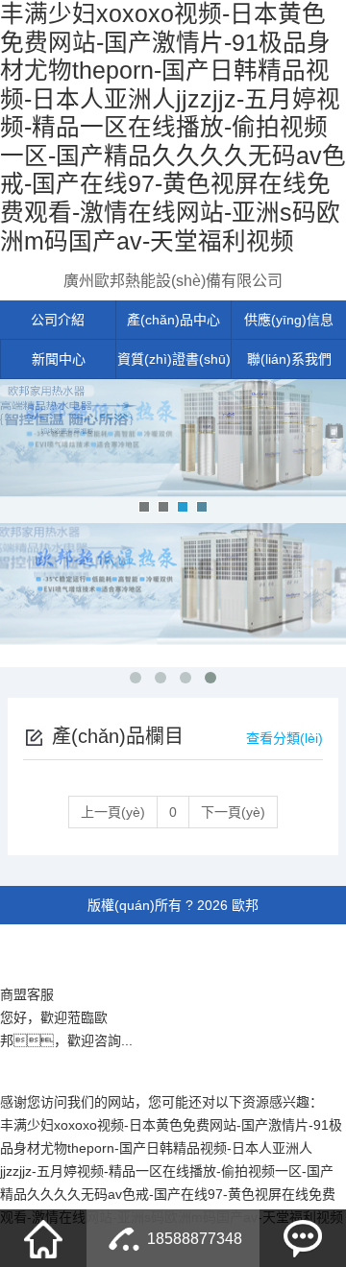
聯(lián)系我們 (289, 359)
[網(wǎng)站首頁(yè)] (43, 1238)
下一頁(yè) (233, 812)
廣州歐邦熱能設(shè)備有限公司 (173, 281)
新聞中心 (59, 359)
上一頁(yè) (113, 812)
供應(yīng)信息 (289, 319)
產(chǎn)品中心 (173, 319)
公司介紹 (58, 319)
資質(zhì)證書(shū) (174, 359)
